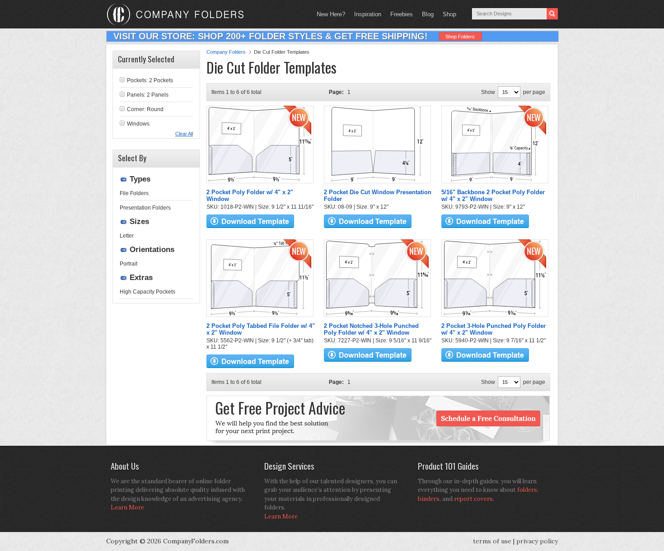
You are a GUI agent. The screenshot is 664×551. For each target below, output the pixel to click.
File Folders (134, 193)
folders (527, 490)
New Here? (331, 14)
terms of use (492, 541)
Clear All (184, 133)
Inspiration (367, 14)
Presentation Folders (145, 208)
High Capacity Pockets (147, 292)
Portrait (128, 264)
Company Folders (226, 52)
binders (429, 499)
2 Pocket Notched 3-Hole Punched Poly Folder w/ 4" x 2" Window (371, 329)
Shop (447, 14)
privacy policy (537, 541)
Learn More (127, 507)
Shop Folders (460, 36)
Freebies (399, 14)
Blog (428, 14)
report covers (473, 499)
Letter (127, 236)
